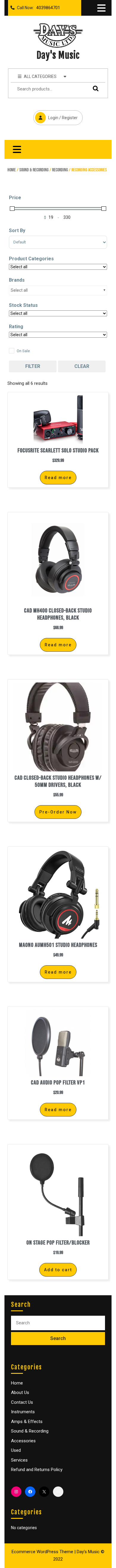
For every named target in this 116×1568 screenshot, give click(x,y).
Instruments (23, 1411)
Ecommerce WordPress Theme (42, 1551)
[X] (44, 1491)
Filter (32, 366)
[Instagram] (16, 1491)
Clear (81, 366)
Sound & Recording (33, 170)
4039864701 (47, 6)
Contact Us (22, 1402)
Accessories (23, 1440)
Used (16, 1450)
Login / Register (55, 115)
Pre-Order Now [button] (58, 812)
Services (19, 1460)
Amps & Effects (27, 1421)
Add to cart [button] (58, 1269)
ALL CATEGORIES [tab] (40, 76)
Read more (58, 477)
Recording (60, 170)
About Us (20, 1392)
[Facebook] (30, 1491)
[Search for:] (58, 1323)
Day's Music (58, 55)
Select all (19, 290)
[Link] (58, 1491)
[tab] (101, 8)
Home (11, 170)
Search (94, 88)
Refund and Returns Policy (36, 1469)
